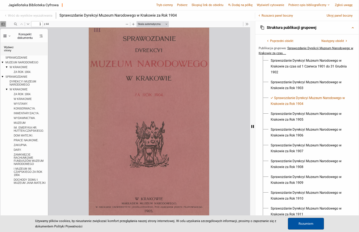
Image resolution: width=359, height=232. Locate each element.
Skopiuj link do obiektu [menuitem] (207, 5)
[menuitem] (309, 66)
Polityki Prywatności (68, 226)
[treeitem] (307, 66)
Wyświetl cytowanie (270, 5)
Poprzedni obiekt (281, 41)
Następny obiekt (332, 41)
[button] (307, 27)
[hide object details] (252, 126)
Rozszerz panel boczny (277, 15)
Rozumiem (306, 224)
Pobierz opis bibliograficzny (307, 5)
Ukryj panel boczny (340, 15)
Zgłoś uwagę (344, 5)
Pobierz (182, 5)
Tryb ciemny (164, 5)
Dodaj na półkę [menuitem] (242, 5)
